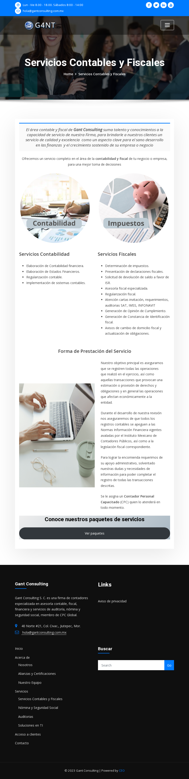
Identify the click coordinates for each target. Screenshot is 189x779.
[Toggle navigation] (167, 25)
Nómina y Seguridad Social (38, 707)
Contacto (22, 743)
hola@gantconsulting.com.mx (43, 11)
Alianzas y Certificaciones (37, 673)
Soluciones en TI (30, 725)
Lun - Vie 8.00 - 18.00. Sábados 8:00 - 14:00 (53, 5)
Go (169, 665)
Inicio (19, 648)
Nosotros (25, 665)
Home (68, 74)
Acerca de (22, 657)
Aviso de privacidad (112, 601)
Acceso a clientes (28, 734)
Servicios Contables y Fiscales (101, 74)
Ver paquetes (94, 533)
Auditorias (25, 716)
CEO (121, 770)
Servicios (21, 691)
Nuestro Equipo (29, 682)
